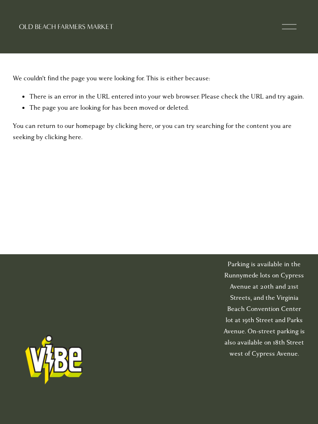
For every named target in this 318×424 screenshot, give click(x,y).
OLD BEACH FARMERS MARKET (66, 27)
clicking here (134, 125)
